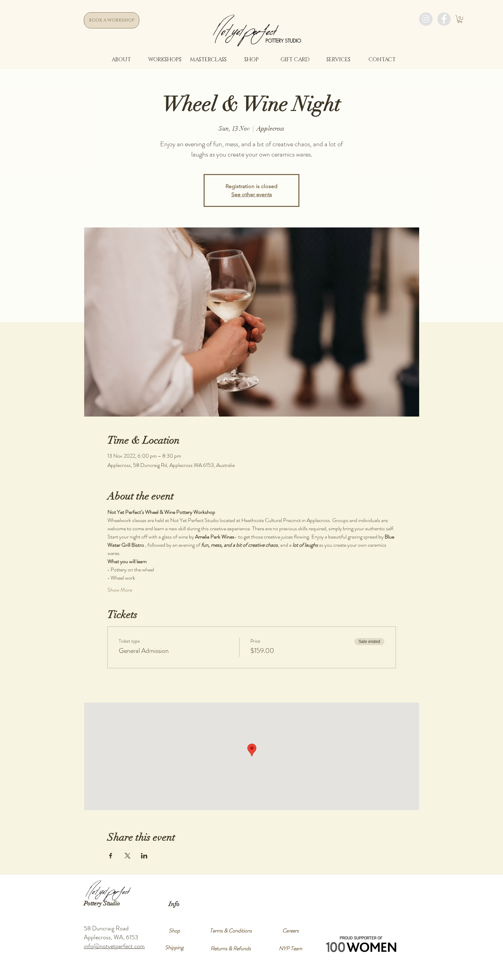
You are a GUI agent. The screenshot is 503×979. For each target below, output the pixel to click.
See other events (251, 194)
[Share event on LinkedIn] (144, 855)
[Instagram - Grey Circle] (426, 19)
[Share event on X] (127, 855)
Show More (119, 590)
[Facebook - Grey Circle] (444, 19)
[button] (459, 19)
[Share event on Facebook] (110, 855)
